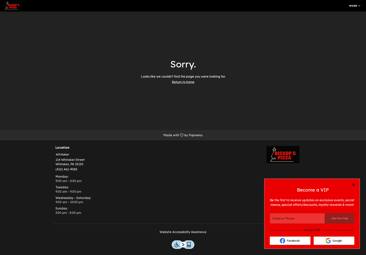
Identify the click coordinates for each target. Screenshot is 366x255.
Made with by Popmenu (103, 134)
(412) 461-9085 (66, 169)
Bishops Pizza (283, 154)
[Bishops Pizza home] (20, 5)
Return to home (183, 82)
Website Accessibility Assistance (183, 232)
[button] (355, 6)
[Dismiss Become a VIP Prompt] (353, 184)
